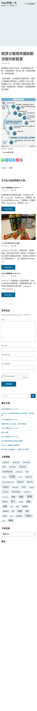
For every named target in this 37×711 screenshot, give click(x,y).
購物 (11, 520)
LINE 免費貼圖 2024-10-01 (9, 437)
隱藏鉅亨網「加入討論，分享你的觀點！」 (15, 424)
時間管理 (6, 511)
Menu (32, 4)
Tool (24, 487)
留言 (3, 319)
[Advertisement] (18, 25)
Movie (20, 481)
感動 (28, 501)
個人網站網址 (5, 364)
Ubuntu (5, 492)
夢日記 (5, 502)
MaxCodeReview (8, 482)
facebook (7, 471)
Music (30, 481)
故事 (5, 506)
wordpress (27, 492)
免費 (21, 496)
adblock (6, 462)
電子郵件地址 (6, 355)
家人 (13, 501)
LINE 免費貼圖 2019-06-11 (11, 188)
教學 (12, 506)
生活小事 (13, 190)
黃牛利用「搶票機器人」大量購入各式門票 (15, 449)
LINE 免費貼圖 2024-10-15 (9, 420)
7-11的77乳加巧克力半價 (10, 243)
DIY (4, 466)
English (22, 466)
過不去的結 (5, 432)
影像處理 (21, 502)
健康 (13, 497)
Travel (31, 487)
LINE (12, 476)
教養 (17, 506)
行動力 (28, 515)
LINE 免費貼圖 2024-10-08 (9, 428)
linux (20, 477)
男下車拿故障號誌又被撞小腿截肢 (12, 441)
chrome (26, 462)
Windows (16, 491)
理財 (27, 511)
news (4, 168)
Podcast (15, 487)
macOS (29, 477)
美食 (12, 516)
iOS (27, 472)
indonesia (19, 472)
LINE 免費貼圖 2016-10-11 (11, 273)
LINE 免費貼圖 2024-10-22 (9, 409)
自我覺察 (19, 516)
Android (16, 462)
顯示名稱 (4, 346)
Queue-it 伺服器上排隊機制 (10, 445)
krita (4, 477)
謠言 (4, 521)
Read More (8, 209)
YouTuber (5, 497)
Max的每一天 (9, 3)
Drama (13, 466)
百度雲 (5, 516)
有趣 (11, 168)
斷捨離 (24, 506)
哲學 (29, 496)
